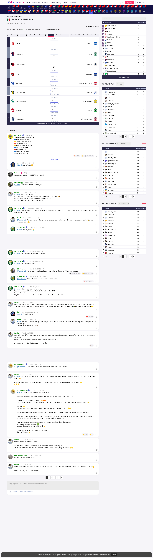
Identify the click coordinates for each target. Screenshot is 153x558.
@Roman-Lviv (21, 220)
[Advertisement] (53, 241)
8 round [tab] (65, 35)
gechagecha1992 (20, 455)
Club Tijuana (111, 28)
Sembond (111, 190)
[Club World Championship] (123, 11)
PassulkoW (111, 92)
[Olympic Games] (140, 11)
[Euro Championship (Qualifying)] (127, 11)
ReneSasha (111, 115)
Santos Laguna (111, 71)
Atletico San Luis (112, 68)
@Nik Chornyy (22, 279)
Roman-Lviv (18, 208)
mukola (110, 107)
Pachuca (109, 62)
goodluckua (111, 250)
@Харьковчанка (20, 367)
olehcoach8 (111, 221)
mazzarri (110, 155)
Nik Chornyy (18, 183)
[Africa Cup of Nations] (119, 11)
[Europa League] (33, 7)
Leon (108, 43)
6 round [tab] (51, 35)
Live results (36, 3)
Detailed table (124, 77)
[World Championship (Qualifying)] (131, 11)
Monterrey (110, 45)
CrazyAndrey (112, 184)
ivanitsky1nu (112, 124)
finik (18, 312)
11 (131, 136)
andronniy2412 (113, 164)
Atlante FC (110, 60)
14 (131, 256)
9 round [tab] (73, 35)
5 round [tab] (41, 35)
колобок (111, 167)
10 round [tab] (81, 35)
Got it (114, 555)
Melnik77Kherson (113, 95)
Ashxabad (111, 215)
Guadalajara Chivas (113, 37)
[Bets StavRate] (21, 7)
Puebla (109, 40)
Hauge (110, 121)
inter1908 (111, 244)
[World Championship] (107, 11)
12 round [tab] (97, 35)
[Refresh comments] (8, 131)
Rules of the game (92, 26)
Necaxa (109, 57)
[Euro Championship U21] (135, 11)
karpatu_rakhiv (112, 133)
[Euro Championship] (111, 11)
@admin (17, 185)
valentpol (111, 181)
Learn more (106, 555)
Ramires (110, 193)
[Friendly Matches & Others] (70, 11)
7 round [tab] (58, 35)
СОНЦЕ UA (111, 235)
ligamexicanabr (113, 161)
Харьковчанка (19, 364)
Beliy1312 (111, 101)
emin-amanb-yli (113, 172)
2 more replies (54, 160)
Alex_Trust (18, 135)
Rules (28, 3)
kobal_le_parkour (113, 104)
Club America (111, 26)
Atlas (108, 31)
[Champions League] (29, 7)
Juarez (108, 74)
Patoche (17, 173)
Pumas (109, 51)
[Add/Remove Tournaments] (144, 11)
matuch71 (111, 118)
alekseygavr (111, 110)
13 (131, 196)
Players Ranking (56, 3)
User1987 (111, 178)
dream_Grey (112, 158)
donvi (109, 98)
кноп (18, 163)
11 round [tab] (89, 35)
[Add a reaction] (97, 156)
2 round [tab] (13, 35)
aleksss (110, 169)
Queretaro (110, 54)
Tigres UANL (111, 65)
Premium (73, 3)
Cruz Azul (109, 48)
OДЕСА (110, 112)
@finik (19, 322)
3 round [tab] (23, 35)
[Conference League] (37, 7)
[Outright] (25, 7)
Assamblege (112, 127)
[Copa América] (115, 11)
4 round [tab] (32, 35)
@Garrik (19, 165)
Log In (121, 3)
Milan (109, 238)
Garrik (16, 192)
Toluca (109, 34)
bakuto (110, 226)
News (65, 3)
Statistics (45, 3)
